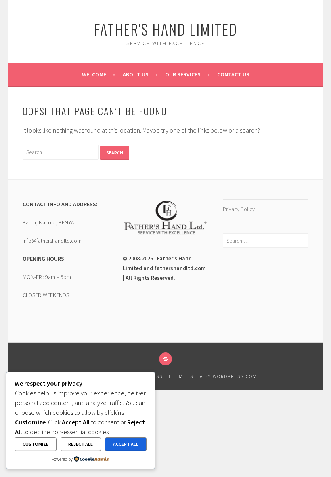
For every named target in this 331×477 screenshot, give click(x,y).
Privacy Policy (239, 209)
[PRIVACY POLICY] (165, 358)
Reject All (80, 444)
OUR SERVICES (183, 74)
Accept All (125, 444)
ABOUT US (136, 74)
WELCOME (94, 74)
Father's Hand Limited (165, 29)
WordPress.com (235, 376)
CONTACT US (233, 74)
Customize (35, 444)
